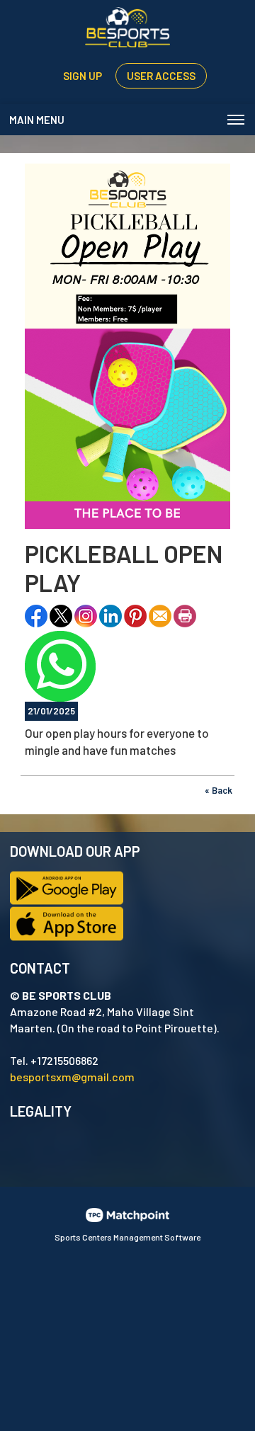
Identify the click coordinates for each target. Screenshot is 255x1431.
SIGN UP (82, 75)
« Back (218, 790)
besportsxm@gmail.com (72, 1076)
